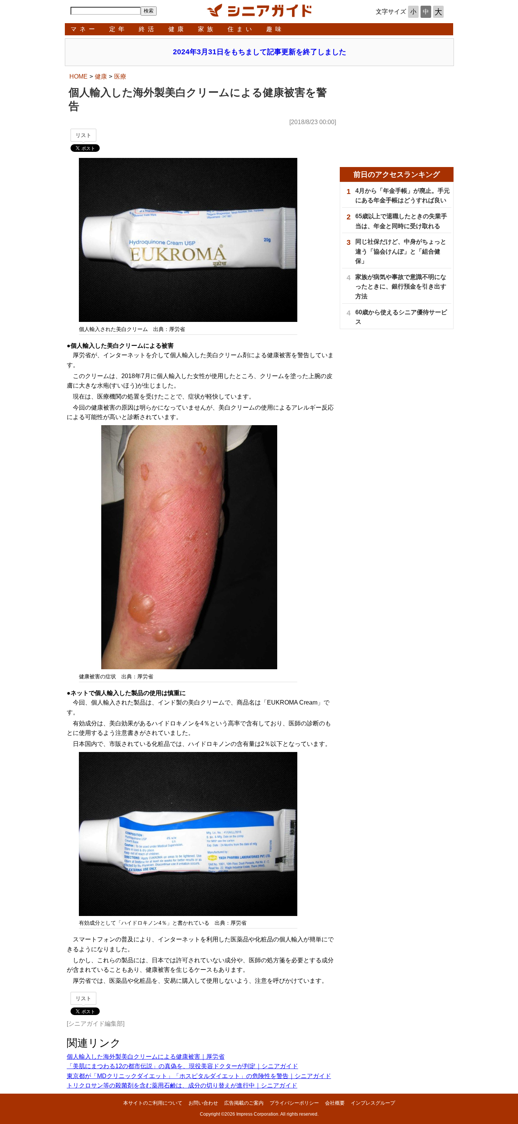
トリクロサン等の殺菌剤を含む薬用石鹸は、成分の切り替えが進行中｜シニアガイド (182, 1085)
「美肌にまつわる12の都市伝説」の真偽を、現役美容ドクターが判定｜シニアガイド (182, 1066)
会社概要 (335, 1103)
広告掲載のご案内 (244, 1103)
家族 (207, 29)
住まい (241, 29)
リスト (83, 135)
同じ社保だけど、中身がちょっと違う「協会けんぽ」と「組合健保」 (400, 251)
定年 (118, 29)
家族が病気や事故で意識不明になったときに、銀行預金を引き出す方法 (400, 287)
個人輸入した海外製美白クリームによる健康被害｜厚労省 (145, 1056)
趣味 (275, 29)
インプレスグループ (373, 1103)
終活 (148, 29)
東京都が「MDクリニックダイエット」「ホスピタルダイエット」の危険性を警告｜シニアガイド (199, 1076)
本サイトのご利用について (152, 1103)
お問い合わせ (203, 1103)
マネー (84, 29)
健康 (177, 29)
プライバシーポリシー (294, 1103)
